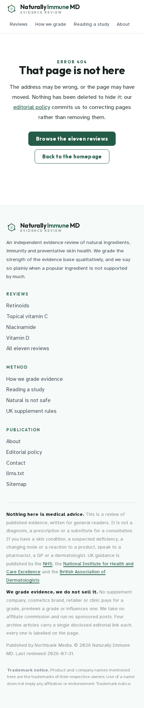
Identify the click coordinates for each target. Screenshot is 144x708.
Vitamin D (17, 338)
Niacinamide (21, 327)
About (123, 24)
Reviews (19, 24)
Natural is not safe (28, 400)
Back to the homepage (72, 156)
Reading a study (91, 24)
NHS (47, 564)
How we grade (50, 24)
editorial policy (31, 107)
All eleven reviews (27, 348)
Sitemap (16, 484)
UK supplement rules (31, 411)
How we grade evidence (34, 379)
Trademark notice (113, 683)
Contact (16, 463)
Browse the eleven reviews (72, 138)
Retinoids (17, 305)
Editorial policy (24, 452)
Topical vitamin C (27, 316)
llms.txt (15, 473)
